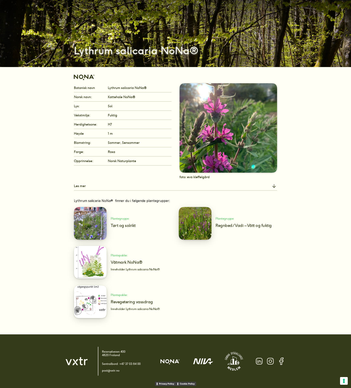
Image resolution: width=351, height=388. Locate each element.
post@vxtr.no (110, 370)
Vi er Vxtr (244, 10)
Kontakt (263, 10)
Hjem (147, 10)
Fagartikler (224, 10)
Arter (160, 10)
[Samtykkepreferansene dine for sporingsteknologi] (344, 381)
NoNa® (204, 10)
